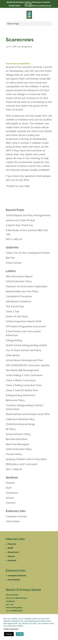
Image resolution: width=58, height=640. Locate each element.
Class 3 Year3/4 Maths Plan (22, 390)
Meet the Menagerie (17, 444)
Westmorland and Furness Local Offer (28, 414)
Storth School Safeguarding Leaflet (26, 345)
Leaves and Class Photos (20, 220)
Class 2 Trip (12, 311)
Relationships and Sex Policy (22, 291)
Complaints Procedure (19, 296)
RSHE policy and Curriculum (21, 464)
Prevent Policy (14, 454)
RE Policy (11, 429)
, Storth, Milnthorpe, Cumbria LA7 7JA (28, 3)
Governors (12, 492)
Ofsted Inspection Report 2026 (23, 321)
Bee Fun (10, 257)
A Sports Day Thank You (19, 225)
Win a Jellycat (14, 239)
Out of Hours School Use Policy (23, 350)
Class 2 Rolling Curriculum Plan (24, 385)
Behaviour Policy (15, 400)
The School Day (15, 306)
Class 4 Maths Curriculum (21, 380)
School (10, 497)
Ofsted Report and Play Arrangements (28, 215)
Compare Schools (16, 516)
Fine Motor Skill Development (22, 370)
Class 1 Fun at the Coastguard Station (28, 252)
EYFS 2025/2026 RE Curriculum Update (28, 365)
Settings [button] (9, 634)
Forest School (13, 262)
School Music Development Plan (24, 360)
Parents (10, 483)
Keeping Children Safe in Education (26, 459)
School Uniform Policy (18, 434)
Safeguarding (14, 340)
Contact (11, 502)
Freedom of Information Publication (26, 286)
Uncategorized (25, 46)
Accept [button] (19, 634)
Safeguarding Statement (20, 395)
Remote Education (16, 439)
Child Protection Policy (19, 281)
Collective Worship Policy (20, 419)
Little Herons (13, 355)
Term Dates (12, 521)
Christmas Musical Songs (20, 424)
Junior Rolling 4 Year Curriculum (24, 375)
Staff (9, 487)
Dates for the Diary (17, 316)
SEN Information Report (19, 276)
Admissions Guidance (18, 301)
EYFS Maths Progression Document (26, 326)
